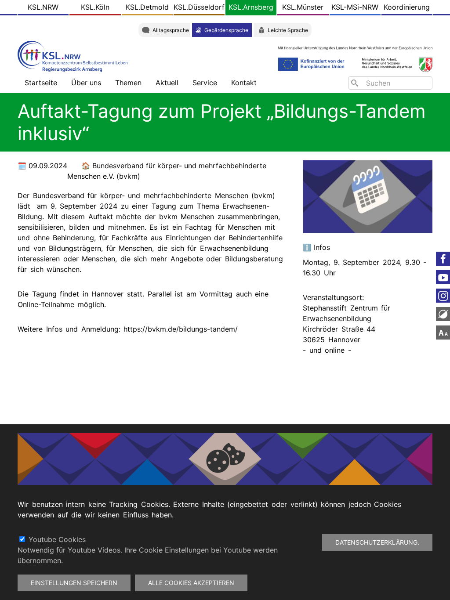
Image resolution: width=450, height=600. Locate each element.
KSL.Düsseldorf (199, 7)
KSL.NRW (43, 7)
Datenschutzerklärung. (377, 542)
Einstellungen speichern (74, 582)
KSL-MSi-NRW (354, 7)
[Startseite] (75, 55)
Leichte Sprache (288, 30)
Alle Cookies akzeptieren (191, 582)
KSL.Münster (302, 7)
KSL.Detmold (147, 7)
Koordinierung (407, 7)
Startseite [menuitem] (41, 82)
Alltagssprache (170, 30)
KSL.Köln (95, 7)
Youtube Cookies (57, 539)
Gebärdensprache (226, 30)
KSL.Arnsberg (251, 7)
